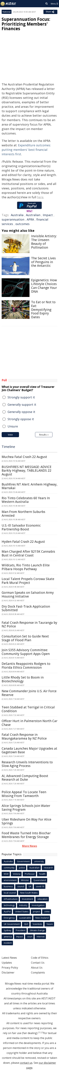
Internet (41, 936)
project (36, 911)
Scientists (37, 924)
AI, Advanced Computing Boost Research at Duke (25, 778)
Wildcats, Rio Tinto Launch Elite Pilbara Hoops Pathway (26, 567)
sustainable (25, 917)
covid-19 (40, 886)
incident (8, 942)
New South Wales (29, 892)
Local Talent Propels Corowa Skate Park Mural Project (28, 581)
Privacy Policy (10, 967)
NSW (6, 873)
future (50, 924)
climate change (37, 930)
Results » (44, 434)
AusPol (7, 911)
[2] (42, 1032)
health (42, 873)
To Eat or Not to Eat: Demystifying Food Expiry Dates (43, 309)
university (39, 861)
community (9, 867)
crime (47, 911)
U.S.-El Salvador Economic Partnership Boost (21, 527)
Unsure (13, 426)
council (20, 886)
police (22, 867)
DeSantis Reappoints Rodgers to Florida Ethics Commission (26, 666)
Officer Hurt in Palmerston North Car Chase (29, 723)
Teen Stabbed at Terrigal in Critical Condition (28, 709)
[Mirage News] (8, 3)
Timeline (8, 446)
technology (9, 905)
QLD (26, 924)
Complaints (38, 972)
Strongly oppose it (21, 419)
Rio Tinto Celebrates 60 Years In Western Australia (26, 500)
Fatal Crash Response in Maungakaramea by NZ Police (24, 736)
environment (10, 880)
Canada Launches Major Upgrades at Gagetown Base (29, 750)
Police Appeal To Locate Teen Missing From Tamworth (24, 794)
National (6, 11)
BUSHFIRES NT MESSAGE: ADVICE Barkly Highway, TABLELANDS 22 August (26, 471)
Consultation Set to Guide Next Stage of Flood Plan (25, 638)
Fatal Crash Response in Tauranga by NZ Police (29, 624)
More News (29, 846)
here (40, 197)
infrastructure (11, 898)
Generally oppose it (21, 412)
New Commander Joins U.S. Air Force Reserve (29, 693)
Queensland (39, 880)
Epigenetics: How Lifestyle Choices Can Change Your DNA (44, 285)
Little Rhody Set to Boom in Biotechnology (23, 679)
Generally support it (22, 404)
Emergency (9, 917)
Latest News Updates (9, 960)
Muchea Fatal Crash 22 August (24, 457)
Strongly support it (21, 397)
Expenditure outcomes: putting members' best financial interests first (26, 149)
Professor (30, 873)
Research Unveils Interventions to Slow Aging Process (27, 764)
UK (30, 886)
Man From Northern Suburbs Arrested (23, 514)
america (8, 936)
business (8, 886)
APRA (30, 219)
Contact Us (37, 962)
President (20, 930)
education (43, 898)
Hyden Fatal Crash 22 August (23, 541)
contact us (26, 1063)
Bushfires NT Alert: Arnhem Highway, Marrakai (29, 486)
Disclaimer (8, 972)
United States (22, 911)
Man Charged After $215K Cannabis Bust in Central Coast (28, 553)
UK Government (12, 924)
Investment (27, 898)
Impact (48, 215)
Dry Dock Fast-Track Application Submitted (26, 608)
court (29, 936)
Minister (25, 880)
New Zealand (42, 917)
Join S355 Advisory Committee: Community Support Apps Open (26, 652)
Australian (33, 215)
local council (10, 892)
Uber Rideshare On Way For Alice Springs (26, 821)
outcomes (22, 224)
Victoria (16, 873)
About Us (36, 967)
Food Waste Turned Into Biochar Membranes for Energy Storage (26, 835)
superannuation (13, 219)
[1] (39, 1032)
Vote (10, 434)
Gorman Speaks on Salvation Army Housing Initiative (28, 594)
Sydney (7, 930)
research (48, 867)
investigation (38, 905)
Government (23, 861)
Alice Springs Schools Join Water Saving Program (26, 808)
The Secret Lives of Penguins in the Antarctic (43, 262)
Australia (17, 215)
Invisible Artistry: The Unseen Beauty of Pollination (44, 241)
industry (23, 905)
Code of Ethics (39, 957)
